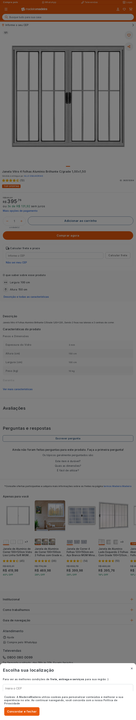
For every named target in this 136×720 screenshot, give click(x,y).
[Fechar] (132, 668)
